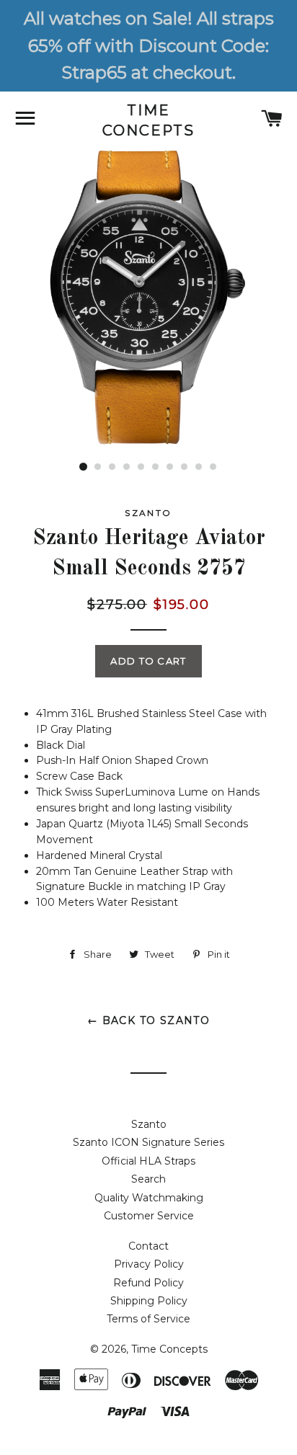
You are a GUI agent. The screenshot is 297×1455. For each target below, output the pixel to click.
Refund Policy (148, 1282)
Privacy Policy (149, 1264)
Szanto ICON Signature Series (148, 1142)
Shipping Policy (148, 1300)
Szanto (149, 1124)
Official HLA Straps (148, 1160)
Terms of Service (148, 1318)
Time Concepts (148, 120)
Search (148, 1179)
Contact (148, 1246)
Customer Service (149, 1215)
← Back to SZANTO (148, 1020)
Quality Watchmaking (148, 1197)
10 (213, 467)
